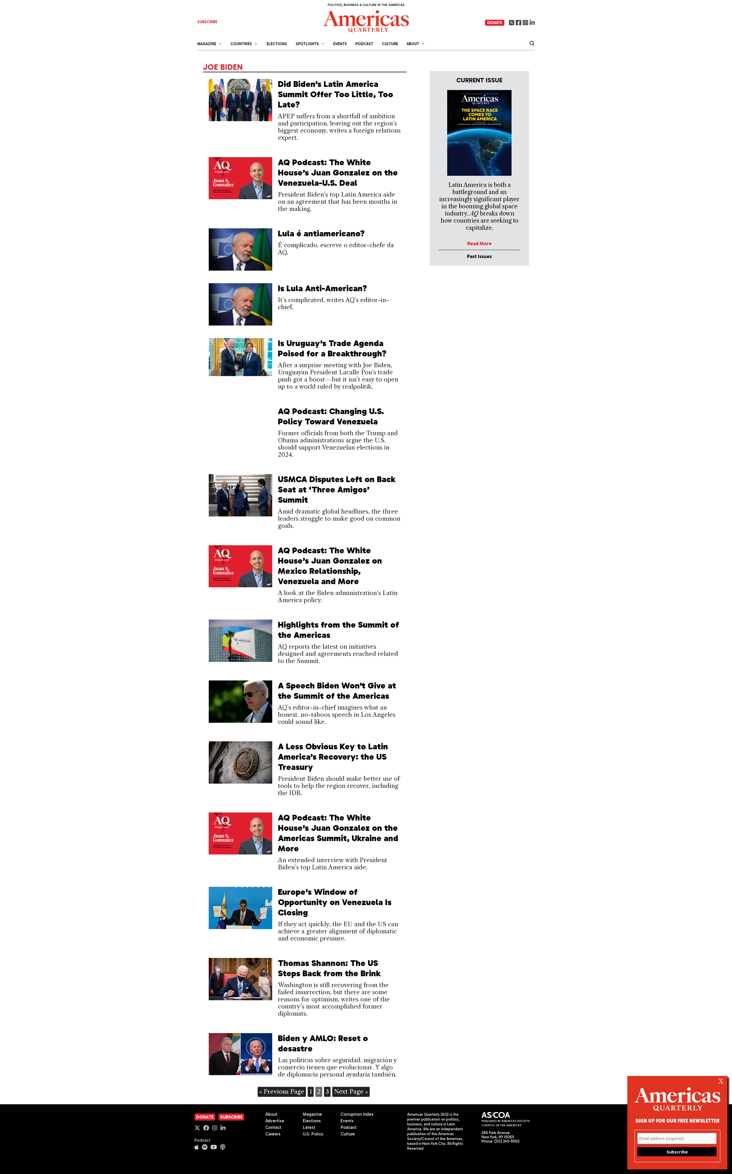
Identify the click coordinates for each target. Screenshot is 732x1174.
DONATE (494, 23)
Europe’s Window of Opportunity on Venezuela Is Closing (334, 902)
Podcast (364, 44)
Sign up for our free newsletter (677, 1120)
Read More (479, 243)
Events (340, 44)
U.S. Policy (313, 1134)
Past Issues (479, 256)
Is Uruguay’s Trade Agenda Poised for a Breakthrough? (332, 348)
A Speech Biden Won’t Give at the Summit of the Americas (337, 690)
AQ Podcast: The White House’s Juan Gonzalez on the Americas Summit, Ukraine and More (338, 833)
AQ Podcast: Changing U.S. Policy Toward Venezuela (331, 416)
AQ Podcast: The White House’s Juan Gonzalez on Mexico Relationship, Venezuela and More (330, 565)
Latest (309, 1127)
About (271, 1114)
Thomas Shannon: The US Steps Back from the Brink (329, 968)
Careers (273, 1134)
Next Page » (351, 1091)
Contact (273, 1127)
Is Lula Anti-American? (323, 288)
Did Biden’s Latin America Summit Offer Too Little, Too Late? (335, 94)
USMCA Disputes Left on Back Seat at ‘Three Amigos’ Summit (336, 489)
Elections (276, 44)
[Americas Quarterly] (366, 20)
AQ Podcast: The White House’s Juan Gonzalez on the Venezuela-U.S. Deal (338, 172)
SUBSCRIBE (207, 22)
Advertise (274, 1120)
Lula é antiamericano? (321, 233)
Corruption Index (357, 1114)
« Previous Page (281, 1091)
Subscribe (231, 1117)
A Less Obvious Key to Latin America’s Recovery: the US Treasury (333, 756)
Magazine (312, 1114)
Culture (390, 44)
